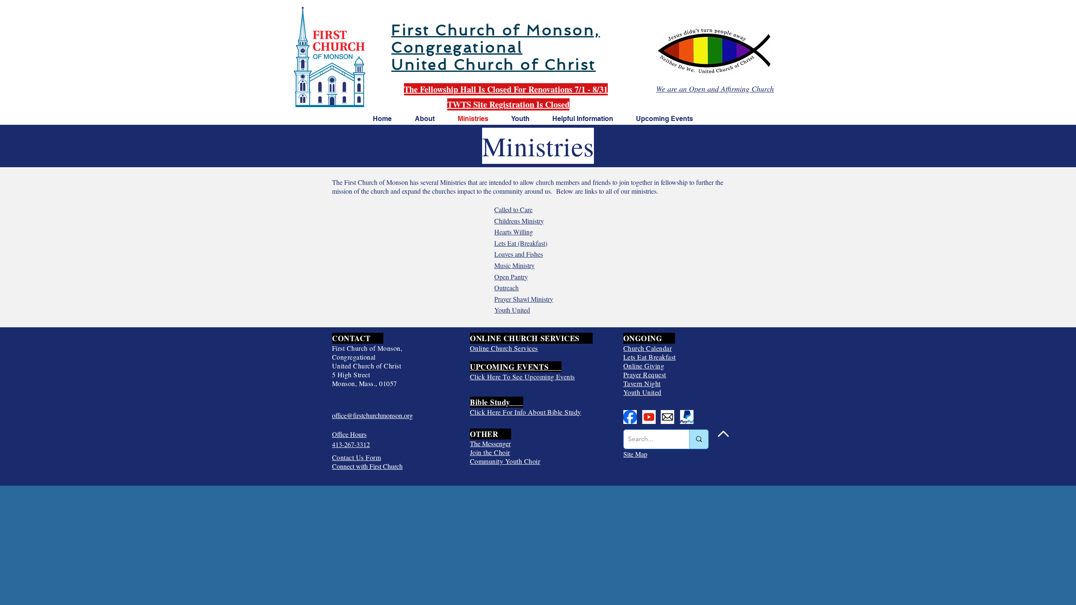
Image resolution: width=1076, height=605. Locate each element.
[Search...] (698, 439)
